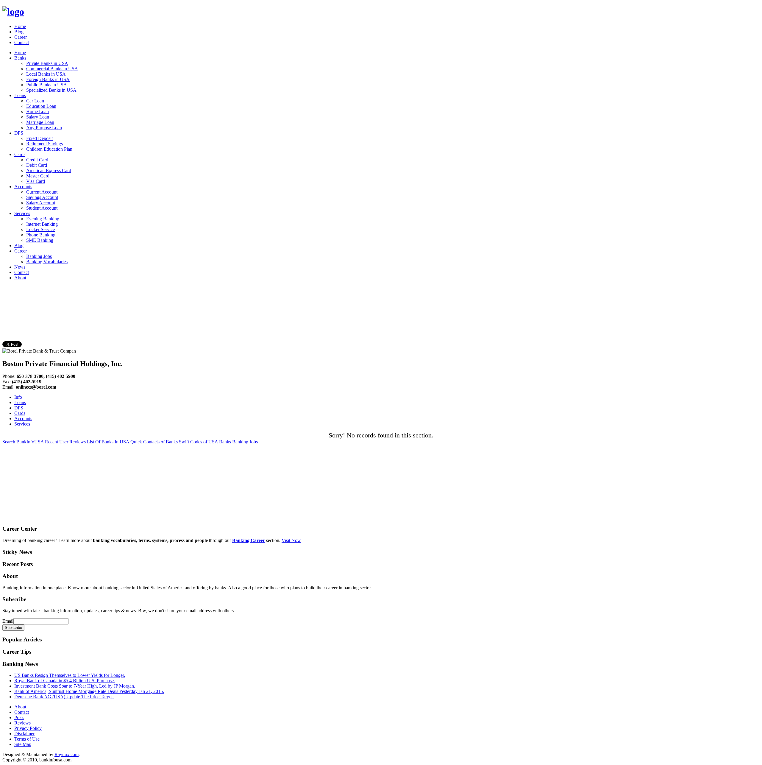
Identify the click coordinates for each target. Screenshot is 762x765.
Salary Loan (37, 116)
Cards (19, 154)
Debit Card (36, 165)
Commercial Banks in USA (52, 68)
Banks (20, 57)
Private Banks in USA (47, 63)
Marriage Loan (40, 122)
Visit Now (291, 540)
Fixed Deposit (39, 138)
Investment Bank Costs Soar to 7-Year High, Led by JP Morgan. (74, 685)
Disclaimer (24, 733)
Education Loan (41, 106)
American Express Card (48, 170)
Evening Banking (42, 218)
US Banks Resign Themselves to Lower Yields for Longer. (69, 675)
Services (22, 213)
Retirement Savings (44, 143)
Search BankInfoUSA (23, 441)
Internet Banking (42, 224)
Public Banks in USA (46, 84)
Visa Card (35, 181)
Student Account (41, 208)
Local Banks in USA (46, 74)
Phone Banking (40, 234)
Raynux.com (66, 754)
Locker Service (40, 229)
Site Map (22, 744)
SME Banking (39, 240)
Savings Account (42, 197)
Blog (19, 31)
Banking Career (248, 540)
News (19, 266)
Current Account (41, 191)
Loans (20, 95)
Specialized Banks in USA (51, 90)
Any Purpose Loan (44, 127)
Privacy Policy (28, 728)
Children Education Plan (49, 149)
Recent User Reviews (65, 441)
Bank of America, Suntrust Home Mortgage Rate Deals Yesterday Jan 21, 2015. (89, 691)
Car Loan (35, 100)
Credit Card (37, 159)
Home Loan (37, 111)
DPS (18, 132)
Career (20, 37)
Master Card (37, 175)
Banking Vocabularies (47, 261)
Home (20, 26)
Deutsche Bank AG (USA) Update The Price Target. (64, 696)
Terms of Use (27, 738)
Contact (21, 42)
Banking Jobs (39, 256)
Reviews (22, 722)
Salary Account (40, 202)
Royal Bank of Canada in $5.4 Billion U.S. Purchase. (64, 680)
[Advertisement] (110, 298)
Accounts (23, 186)
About (20, 277)
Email (7, 621)
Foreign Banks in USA (48, 79)
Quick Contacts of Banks (154, 441)
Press (19, 717)
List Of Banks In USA (108, 441)
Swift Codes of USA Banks (205, 441)
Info (18, 397)
